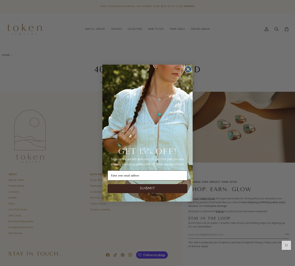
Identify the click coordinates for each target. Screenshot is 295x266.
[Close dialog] (188, 69)
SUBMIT (147, 188)
